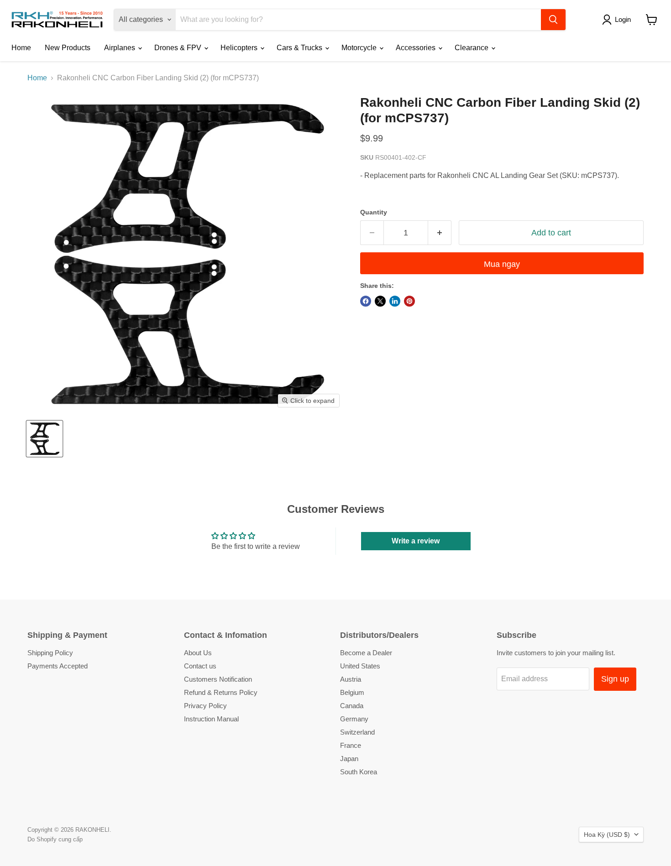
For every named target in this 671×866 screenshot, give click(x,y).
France (350, 745)
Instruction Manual (211, 719)
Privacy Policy (205, 705)
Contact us (200, 666)
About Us (198, 653)
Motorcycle (359, 48)
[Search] (553, 19)
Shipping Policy (50, 653)
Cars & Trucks (300, 48)
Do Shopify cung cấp (55, 839)
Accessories (416, 48)
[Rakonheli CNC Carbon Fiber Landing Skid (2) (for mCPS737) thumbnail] (44, 439)
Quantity (373, 212)
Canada (351, 705)
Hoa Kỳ (607, 834)
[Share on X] (380, 301)
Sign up (615, 678)
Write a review (416, 541)
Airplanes (120, 48)
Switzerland (357, 732)
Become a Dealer (366, 653)
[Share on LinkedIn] (394, 301)
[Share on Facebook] (365, 301)
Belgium (352, 692)
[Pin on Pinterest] (409, 301)
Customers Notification (218, 679)
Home (21, 48)
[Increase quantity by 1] (439, 232)
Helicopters (239, 48)
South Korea (358, 772)
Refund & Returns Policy (220, 692)
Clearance (472, 48)
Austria (350, 679)
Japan (349, 758)
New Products (67, 48)
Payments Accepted (57, 666)
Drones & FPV (178, 48)
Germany (354, 719)
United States (360, 666)
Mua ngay (502, 264)
